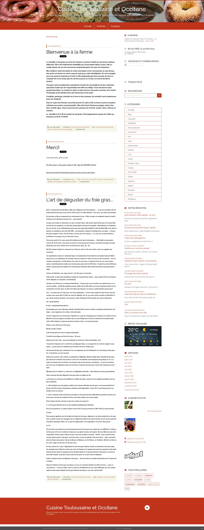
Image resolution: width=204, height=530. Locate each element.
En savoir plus (127, 528)
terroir (50, 181)
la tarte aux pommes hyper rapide (140, 227)
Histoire (88, 477)
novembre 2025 (130, 386)
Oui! (126, 304)
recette (111, 179)
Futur (130, 141)
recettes (141, 484)
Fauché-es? (132, 132)
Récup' (130, 194)
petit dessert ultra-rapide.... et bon (140, 215)
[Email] (147, 507)
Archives (101, 26)
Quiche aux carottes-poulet (137, 248)
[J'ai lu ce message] (202, 528)
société (99, 179)
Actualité (74, 127)
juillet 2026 (128, 360)
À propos (115, 26)
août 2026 (128, 356)
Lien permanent (54, 127)
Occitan (131, 168)
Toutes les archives (132, 390)
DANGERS (132, 123)
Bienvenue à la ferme (69, 52)
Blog (80, 127)
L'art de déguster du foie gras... (79, 200)
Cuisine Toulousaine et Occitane (102, 9)
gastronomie (57, 181)
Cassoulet (131, 119)
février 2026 (129, 376)
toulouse (99, 127)
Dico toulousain (134, 128)
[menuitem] (87, 26)
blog (127, 488)
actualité (54, 129)
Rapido (130, 185)
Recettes (131, 190)
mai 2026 (128, 366)
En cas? (128, 284)
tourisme (69, 129)
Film (129, 136)
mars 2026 (129, 373)
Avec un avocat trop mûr (136, 312)
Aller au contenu (7, 2)
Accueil (87, 26)
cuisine (105, 179)
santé (49, 479)
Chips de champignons (135, 238)
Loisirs (130, 159)
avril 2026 (128, 369)
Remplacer (132, 199)
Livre (129, 154)
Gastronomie (79, 477)
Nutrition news (133, 163)
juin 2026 (128, 363)
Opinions (131, 181)
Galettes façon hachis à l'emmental (141, 261)
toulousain (107, 127)
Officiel (130, 177)
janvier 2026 (129, 379)
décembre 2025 (130, 383)
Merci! (53, 147)
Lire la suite (149, 41)
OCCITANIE (86, 127)
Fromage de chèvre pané (136, 273)
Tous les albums (155, 411)
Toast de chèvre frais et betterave (140, 294)
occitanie (62, 129)
